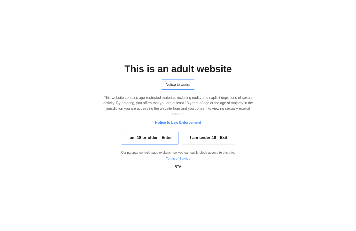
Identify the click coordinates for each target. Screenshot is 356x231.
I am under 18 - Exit (208, 137)
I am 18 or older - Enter (149, 137)
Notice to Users (178, 84)
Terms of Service (178, 158)
